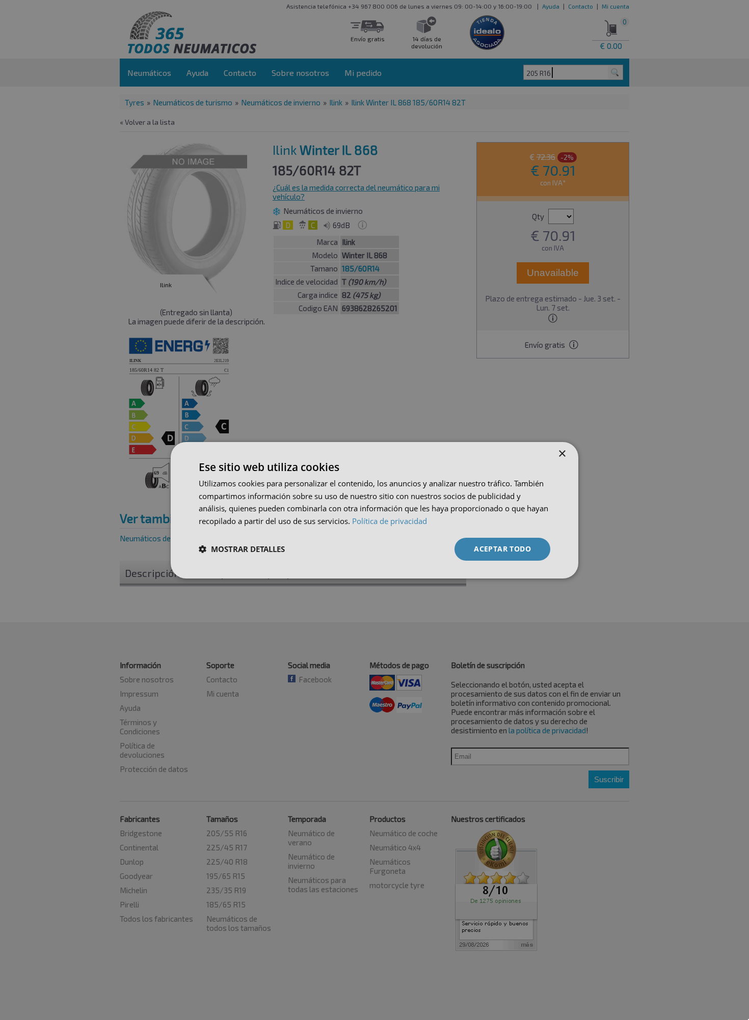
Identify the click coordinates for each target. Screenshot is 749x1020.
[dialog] (374, 510)
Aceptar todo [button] (502, 549)
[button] (242, 549)
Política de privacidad (389, 521)
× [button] (562, 453)
